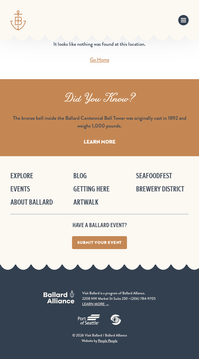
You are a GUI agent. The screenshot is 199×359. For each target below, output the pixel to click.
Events (20, 189)
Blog (80, 176)
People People (107, 340)
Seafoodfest (154, 176)
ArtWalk (85, 202)
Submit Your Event (99, 242)
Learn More (100, 142)
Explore (21, 176)
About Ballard (31, 202)
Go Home (99, 59)
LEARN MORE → (95, 303)
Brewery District (160, 189)
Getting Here (91, 189)
